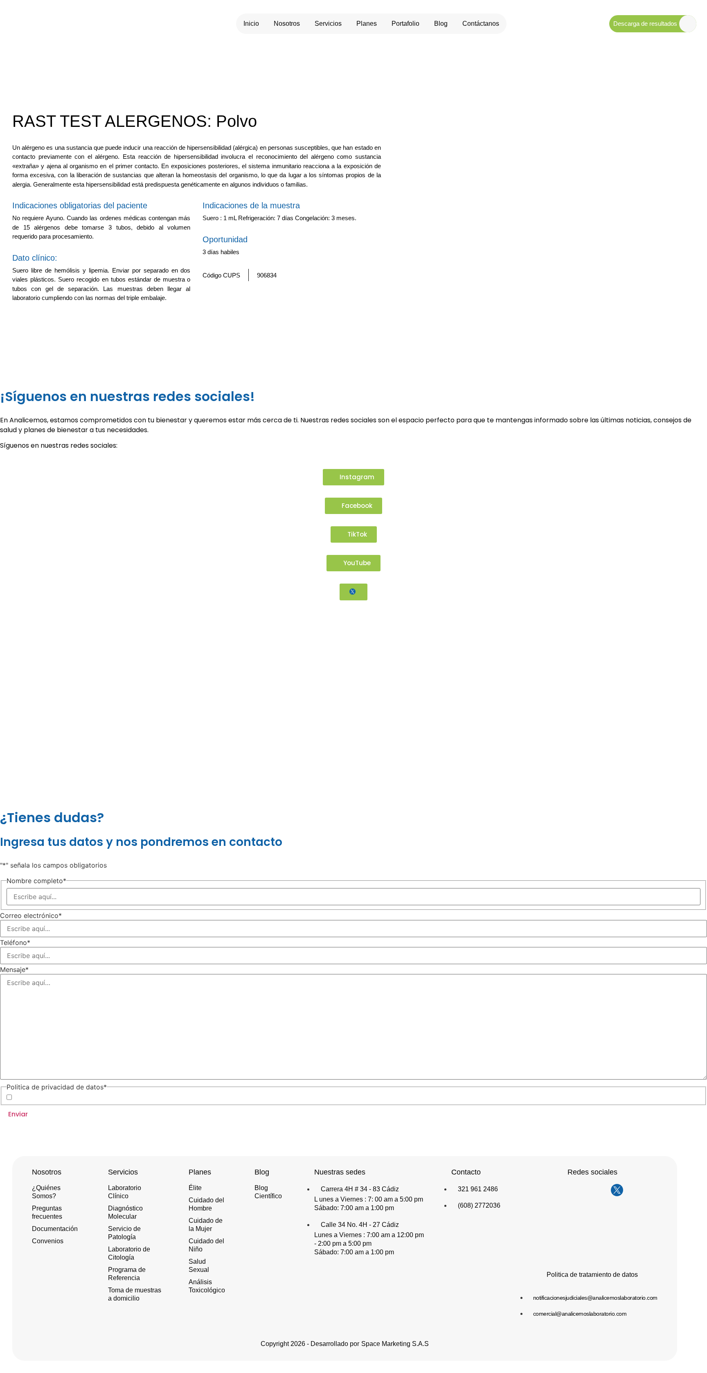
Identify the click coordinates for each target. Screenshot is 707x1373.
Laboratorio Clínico (124, 1191)
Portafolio (405, 23)
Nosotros (287, 23)
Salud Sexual (199, 1265)
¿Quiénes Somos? (46, 1191)
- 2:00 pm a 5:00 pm (343, 1243)
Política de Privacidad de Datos (81, 1096)
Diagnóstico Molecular (125, 1212)
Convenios (47, 1241)
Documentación (55, 1228)
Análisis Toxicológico (207, 1286)
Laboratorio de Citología (129, 1253)
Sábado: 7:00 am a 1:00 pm (354, 1207)
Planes (366, 23)
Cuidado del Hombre (206, 1204)
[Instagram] (568, 1190)
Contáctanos (480, 23)
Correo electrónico (31, 915)
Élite (195, 1187)
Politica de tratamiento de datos (592, 1274)
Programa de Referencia (127, 1273)
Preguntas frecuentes (47, 1212)
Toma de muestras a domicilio (134, 1294)
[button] (363, 320)
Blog (441, 23)
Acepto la (67, 1097)
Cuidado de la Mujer (206, 1224)
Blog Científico (268, 1191)
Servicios (328, 23)
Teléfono (15, 942)
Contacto (466, 1172)
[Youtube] (600, 1190)
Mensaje (14, 969)
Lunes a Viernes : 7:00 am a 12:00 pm (369, 1234)
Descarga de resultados (645, 23)
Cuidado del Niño (206, 1245)
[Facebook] (584, 1190)
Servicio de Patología (124, 1232)
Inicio (251, 23)
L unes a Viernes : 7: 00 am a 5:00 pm (368, 1199)
